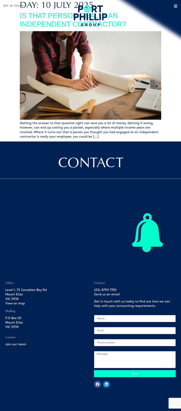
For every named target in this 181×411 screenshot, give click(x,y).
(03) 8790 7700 (105, 290)
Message (100, 349)
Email (98, 325)
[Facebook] (97, 384)
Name (98, 313)
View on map (15, 303)
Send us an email (107, 294)
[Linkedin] (106, 384)
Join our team (15, 344)
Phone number (105, 337)
